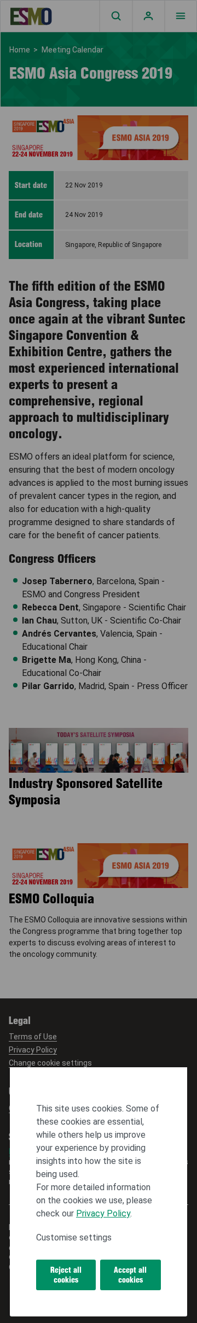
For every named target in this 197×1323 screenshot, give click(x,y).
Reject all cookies (66, 1275)
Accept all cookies (130, 1275)
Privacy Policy (103, 1213)
